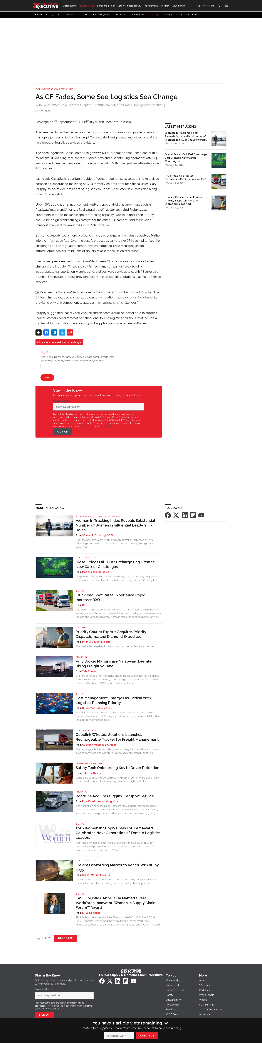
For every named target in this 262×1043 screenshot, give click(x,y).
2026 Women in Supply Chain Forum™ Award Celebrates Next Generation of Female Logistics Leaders (118, 833)
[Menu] (226, 6)
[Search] (219, 6)
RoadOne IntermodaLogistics (100, 801)
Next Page (65, 938)
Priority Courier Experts (96, 641)
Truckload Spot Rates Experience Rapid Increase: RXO (186, 177)
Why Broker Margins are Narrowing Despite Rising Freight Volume (114, 663)
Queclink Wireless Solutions (99, 744)
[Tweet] (62, 332)
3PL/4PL (80, 591)
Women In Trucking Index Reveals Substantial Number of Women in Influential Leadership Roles (186, 136)
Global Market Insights (96, 875)
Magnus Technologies (95, 572)
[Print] (38, 332)
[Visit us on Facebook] (168, 515)
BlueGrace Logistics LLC (97, 708)
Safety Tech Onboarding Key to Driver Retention (117, 767)
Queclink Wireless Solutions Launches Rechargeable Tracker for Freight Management (117, 736)
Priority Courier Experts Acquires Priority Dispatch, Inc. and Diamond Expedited (186, 200)
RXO (84, 605)
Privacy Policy (107, 426)
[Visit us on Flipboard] (193, 515)
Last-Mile (81, 627)
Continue (147, 1035)
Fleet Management (87, 558)
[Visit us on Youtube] (201, 515)
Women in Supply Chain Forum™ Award (98, 516)
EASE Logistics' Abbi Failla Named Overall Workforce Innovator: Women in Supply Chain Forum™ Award (115, 903)
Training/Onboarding (89, 763)
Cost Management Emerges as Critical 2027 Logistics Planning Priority (113, 700)
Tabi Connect (90, 671)
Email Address (62, 401)
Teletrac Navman (92, 773)
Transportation (46, 89)
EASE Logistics (91, 912)
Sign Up (62, 431)
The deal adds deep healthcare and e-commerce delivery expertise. (115, 646)
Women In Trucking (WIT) (97, 535)
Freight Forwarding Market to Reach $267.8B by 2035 (117, 867)
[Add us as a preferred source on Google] (70, 332)
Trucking (67, 89)
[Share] (46, 332)
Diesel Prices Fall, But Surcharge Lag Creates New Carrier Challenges (186, 158)
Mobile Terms (87, 426)
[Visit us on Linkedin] (185, 515)
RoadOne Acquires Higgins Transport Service (115, 796)
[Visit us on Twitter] (176, 515)
